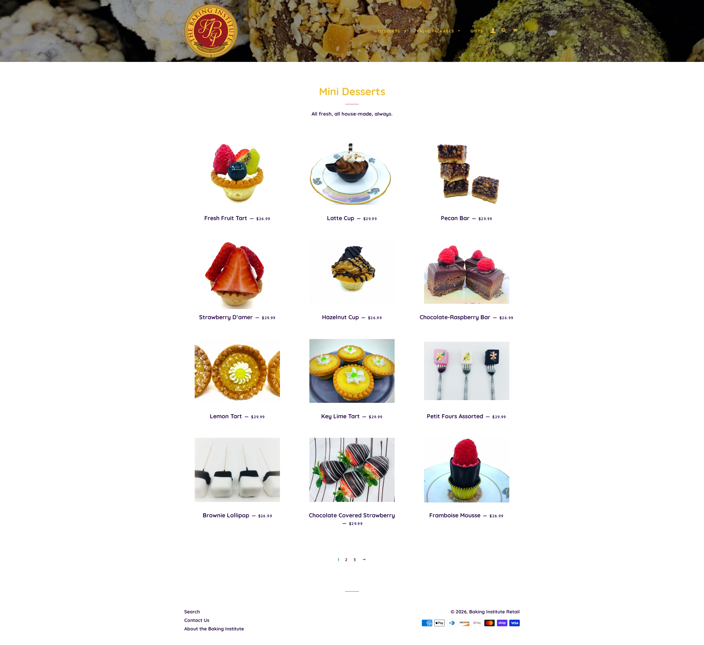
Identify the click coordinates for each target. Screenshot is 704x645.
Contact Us (196, 620)
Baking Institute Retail (494, 611)
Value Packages (436, 31)
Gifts (477, 31)
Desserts (390, 31)
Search (192, 611)
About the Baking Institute (214, 629)
